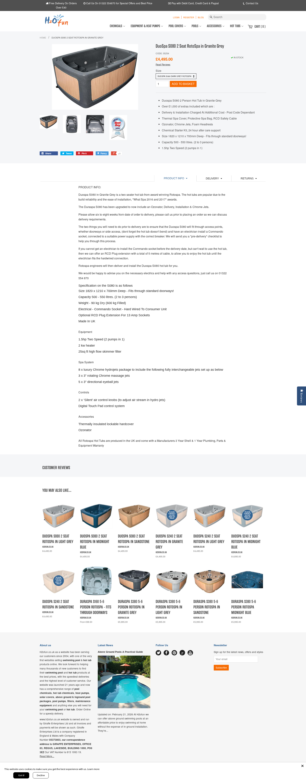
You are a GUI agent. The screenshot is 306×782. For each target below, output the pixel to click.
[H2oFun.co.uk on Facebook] (166, 653)
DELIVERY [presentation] (212, 178)
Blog (201, 17)
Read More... (47, 756)
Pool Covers (176, 26)
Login (176, 17)
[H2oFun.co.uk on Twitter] (158, 653)
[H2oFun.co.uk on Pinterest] (174, 653)
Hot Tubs (235, 26)
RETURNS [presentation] (247, 178)
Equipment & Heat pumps (146, 26)
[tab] (175, 178)
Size (158, 71)
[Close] (302, 766)
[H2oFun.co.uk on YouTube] (190, 653)
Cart (259, 26)
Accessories (214, 26)
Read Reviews (163, 64)
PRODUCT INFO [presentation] (174, 178)
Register (188, 17)
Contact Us (251, 3)
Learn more (93, 769)
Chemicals (116, 26)
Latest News (105, 645)
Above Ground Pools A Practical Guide (120, 651)
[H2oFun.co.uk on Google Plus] (182, 653)
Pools (195, 26)
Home (43, 37)
